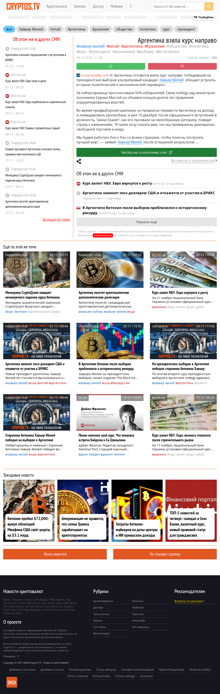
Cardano (68, 606)
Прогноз (138, 614)
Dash (59, 603)
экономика (125, 51)
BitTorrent (8, 613)
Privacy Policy (101, 676)
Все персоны (140, 627)
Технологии (101, 614)
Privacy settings (125, 676)
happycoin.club (23, 48)
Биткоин (80, 6)
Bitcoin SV (57, 606)
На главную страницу (165, 554)
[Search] (208, 6)
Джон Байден (90, 454)
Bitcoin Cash (40, 603)
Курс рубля (196, 307)
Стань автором (106, 669)
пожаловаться (103, 235)
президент (186, 29)
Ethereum (17, 599)
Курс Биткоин (17, 311)
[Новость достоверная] (110, 66)
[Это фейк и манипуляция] (182, 66)
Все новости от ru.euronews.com (193, 160)
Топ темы (99, 627)
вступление (168, 51)
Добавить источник (22, 669)
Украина (160, 307)
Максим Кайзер (92, 311)
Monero (60, 599)
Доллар (98, 6)
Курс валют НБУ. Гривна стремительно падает (32, 128)
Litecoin (28, 599)
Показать (9, 656)
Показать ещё (146, 222)
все (9, 29)
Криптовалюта (57, 6)
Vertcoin (29, 606)
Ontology (23, 609)
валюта (201, 383)
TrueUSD (47, 609)
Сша (132, 311)
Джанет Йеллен (113, 454)
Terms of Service (77, 676)
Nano (19, 613)
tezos (14, 609)
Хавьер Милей (31, 29)
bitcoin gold (59, 609)
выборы (146, 51)
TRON (52, 599)
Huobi (6, 609)
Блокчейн (138, 620)
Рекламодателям (80, 669)
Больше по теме (56, 219)
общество (124, 29)
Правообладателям (171, 669)
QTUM (71, 609)
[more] (131, 6)
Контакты (146, 676)
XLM (11, 606)
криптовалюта (40, 311)
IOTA (13, 603)
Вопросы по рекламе (188, 601)
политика (148, 29)
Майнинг (117, 6)
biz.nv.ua (18, 74)
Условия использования (137, 669)
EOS (36, 599)
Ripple (43, 599)
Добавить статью (52, 669)
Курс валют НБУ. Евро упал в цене (25, 81)
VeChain (19, 606)
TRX (68, 599)
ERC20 (73, 603)
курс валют (177, 307)
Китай (55, 29)
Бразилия (101, 29)
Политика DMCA (200, 669)
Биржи (97, 620)
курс (166, 29)
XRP (29, 603)
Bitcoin (7, 599)
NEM (65, 603)
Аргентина (76, 29)
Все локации (101, 633)
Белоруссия (121, 383)
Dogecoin (35, 609)
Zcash (6, 603)
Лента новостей (55, 554)
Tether (51, 603)
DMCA (12, 682)
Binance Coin (43, 606)
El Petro (21, 603)
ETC (5, 606)
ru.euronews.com (95, 75)
